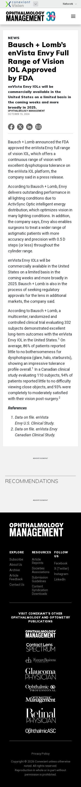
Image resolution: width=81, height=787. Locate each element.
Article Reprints (37, 561)
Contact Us (17, 584)
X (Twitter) (61, 568)
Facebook (60, 563)
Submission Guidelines (40, 579)
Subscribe (16, 559)
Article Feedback (16, 577)
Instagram (61, 574)
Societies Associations (40, 570)
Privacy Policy (40, 753)
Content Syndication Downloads (40, 590)
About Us (16, 564)
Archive (15, 570)
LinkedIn (59, 579)
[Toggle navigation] (73, 16)
